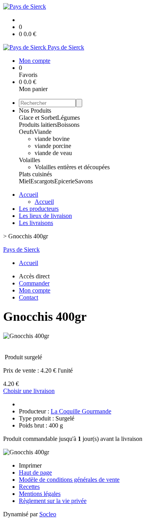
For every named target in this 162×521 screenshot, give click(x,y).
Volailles (29, 160)
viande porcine (53, 146)
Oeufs (26, 131)
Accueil (28, 194)
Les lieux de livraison (45, 215)
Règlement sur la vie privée (53, 500)
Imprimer (30, 465)
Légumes (68, 117)
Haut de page (35, 472)
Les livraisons (36, 222)
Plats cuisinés (35, 174)
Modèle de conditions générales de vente (69, 479)
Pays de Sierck (21, 249)
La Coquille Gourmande (81, 411)
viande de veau (53, 153)
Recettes (29, 486)
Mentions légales (40, 493)
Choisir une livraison (29, 391)
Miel (24, 181)
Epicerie (64, 181)
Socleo (47, 514)
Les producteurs (39, 208)
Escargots (42, 181)
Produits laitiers (38, 124)
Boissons (68, 124)
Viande (43, 131)
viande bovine (52, 138)
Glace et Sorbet (38, 117)
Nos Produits (35, 110)
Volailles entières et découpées (72, 167)
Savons (84, 181)
